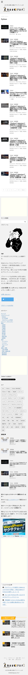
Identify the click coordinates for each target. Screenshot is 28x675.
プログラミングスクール (16, 404)
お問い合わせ (18, 659)
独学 (9, 423)
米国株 (14, 423)
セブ (15, 398)
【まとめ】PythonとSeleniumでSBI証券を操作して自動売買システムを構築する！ (18, 44)
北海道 (16, 414)
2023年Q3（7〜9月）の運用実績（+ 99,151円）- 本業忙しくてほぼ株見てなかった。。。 (18, 441)
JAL (3, 388)
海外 (13, 659)
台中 (21, 414)
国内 (10, 659)
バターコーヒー (11, 401)
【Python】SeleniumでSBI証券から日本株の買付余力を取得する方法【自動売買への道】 (18, 61)
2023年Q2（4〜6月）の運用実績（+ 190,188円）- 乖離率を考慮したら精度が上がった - (18, 453)
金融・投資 (18, 657)
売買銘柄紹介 (18, 417)
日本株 (11, 51)
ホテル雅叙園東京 (18, 407)
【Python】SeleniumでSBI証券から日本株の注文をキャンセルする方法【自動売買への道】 (18, 143)
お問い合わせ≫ (6, 294)
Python (19, 34)
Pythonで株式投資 (16, 388)
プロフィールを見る (7, 305)
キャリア (4, 395)
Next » (23, 190)
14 (18, 190)
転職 (3, 427)
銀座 (12, 427)
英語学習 (20, 423)
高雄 (3, 430)
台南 (8, 417)
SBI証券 (24, 49)
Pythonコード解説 (18, 49)
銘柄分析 (17, 427)
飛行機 (23, 427)
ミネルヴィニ (23, 411)
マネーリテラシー (6, 411)
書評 (8, 420)
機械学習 (4, 423)
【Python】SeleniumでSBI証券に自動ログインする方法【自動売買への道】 (18, 176)
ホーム (5, 657)
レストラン (10, 414)
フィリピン (19, 401)
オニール (20, 391)
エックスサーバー (13, 499)
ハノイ (3, 401)
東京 (17, 420)
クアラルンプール (12, 395)
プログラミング (5, 404)
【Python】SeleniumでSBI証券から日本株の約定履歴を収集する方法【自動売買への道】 (18, 108)
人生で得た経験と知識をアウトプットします (14, 670)
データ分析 (21, 398)
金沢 (8, 427)
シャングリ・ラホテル (7, 398)
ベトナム (4, 407)
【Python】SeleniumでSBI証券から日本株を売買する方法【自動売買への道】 (18, 160)
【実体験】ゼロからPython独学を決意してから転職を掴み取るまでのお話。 (14, 602)
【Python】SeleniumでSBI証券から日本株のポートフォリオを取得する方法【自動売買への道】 (18, 126)
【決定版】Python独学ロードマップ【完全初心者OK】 (18, 645)
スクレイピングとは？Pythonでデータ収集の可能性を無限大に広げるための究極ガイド (18, 30)
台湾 (12, 417)
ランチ (3, 414)
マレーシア (14, 411)
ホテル (10, 407)
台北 (3, 417)
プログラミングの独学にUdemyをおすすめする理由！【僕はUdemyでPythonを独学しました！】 (14, 590)
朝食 (13, 420)
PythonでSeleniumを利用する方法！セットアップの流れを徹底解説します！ (18, 94)
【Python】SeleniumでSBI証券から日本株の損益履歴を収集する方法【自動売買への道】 (18, 78)
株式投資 (15, 51)
